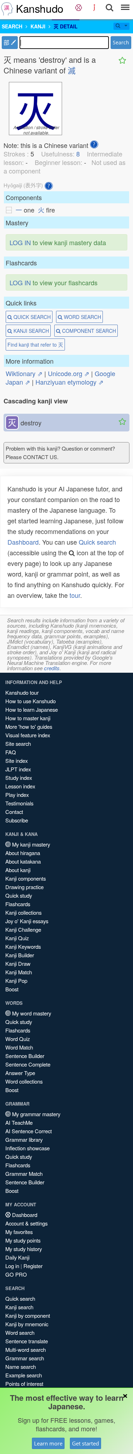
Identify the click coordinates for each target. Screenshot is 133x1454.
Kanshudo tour (22, 692)
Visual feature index (27, 735)
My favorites (19, 1231)
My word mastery (31, 1013)
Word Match (19, 1047)
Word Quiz (17, 1038)
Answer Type (20, 1072)
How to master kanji (27, 718)
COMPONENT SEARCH (88, 330)
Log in (12, 1266)
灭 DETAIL (66, 26)
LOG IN (20, 242)
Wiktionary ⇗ (24, 373)
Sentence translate (26, 1341)
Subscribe (16, 820)
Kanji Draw (18, 963)
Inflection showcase (27, 1148)
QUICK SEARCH (31, 316)
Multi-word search (25, 1349)
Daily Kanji (17, 1257)
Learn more (48, 1443)
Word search (19, 1332)
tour (75, 595)
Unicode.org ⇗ (68, 373)
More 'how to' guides (28, 726)
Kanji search (19, 1307)
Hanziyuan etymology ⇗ (69, 381)
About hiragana (22, 853)
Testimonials (19, 803)
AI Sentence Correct (28, 1131)
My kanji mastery (30, 844)
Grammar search (24, 1358)
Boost (11, 989)
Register (33, 1266)
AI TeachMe (19, 1122)
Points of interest (24, 1383)
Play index (17, 794)
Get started (85, 1443)
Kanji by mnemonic (26, 1324)
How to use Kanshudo (30, 701)
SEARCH (12, 26)
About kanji (18, 870)
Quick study (18, 895)
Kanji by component (27, 1315)
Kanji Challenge (23, 929)
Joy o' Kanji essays (26, 921)
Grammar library (24, 1139)
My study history (23, 1248)
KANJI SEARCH (30, 330)
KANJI (38, 26)
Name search (20, 1366)
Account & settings (26, 1223)
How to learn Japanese (31, 709)
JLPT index (18, 769)
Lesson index (20, 786)
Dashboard (23, 541)
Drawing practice (24, 887)
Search (121, 42)
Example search (23, 1375)
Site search (18, 743)
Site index (16, 760)
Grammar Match (24, 1173)
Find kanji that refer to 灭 (35, 344)
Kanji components (25, 878)
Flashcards (17, 904)
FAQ (10, 752)
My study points (22, 1240)
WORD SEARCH (81, 316)
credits (52, 668)
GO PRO (16, 1274)
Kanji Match (18, 972)
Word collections (24, 1081)
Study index (18, 777)
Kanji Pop (16, 980)
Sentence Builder (24, 1055)
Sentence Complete (27, 1064)
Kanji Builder (19, 955)
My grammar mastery (35, 1114)
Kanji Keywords (23, 946)
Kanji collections (23, 912)
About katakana (23, 861)
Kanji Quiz (17, 938)
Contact (14, 811)
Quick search (97, 541)
